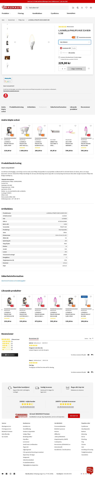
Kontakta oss (26, 426)
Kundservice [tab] (26, 423)
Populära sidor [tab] (85, 423)
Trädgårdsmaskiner (86, 452)
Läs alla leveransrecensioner (65, 407)
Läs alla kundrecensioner (27, 407)
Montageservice (6, 426)
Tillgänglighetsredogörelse (30, 465)
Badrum (83, 431)
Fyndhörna (55, 13)
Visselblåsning (27, 429)
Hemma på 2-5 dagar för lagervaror (47, 391)
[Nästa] (48, 42)
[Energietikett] (74, 37)
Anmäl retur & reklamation (30, 444)
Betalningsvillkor (27, 436)
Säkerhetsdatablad (28, 460)
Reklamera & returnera (77, 390)
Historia (56, 431)
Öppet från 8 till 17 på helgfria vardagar (21, 391)
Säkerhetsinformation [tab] (12, 276)
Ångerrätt (25, 447)
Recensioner (85, 107)
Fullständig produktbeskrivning (11, 91)
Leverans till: (67, 48)
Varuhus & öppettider (29, 431)
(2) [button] (12, 341)
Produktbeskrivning (17, 107)
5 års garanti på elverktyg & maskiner (33, 452)
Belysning (84, 434)
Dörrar (83, 436)
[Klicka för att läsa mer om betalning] (87, 474)
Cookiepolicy (58, 442)
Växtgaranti (26, 457)
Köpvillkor (26, 439)
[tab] (34, 339)
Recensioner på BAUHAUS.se (62, 444)
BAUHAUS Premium (7, 431)
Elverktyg (84, 439)
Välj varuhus (71, 52)
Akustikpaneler (85, 429)
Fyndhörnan (84, 426)
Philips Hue (21, 20)
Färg (82, 442)
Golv (82, 447)
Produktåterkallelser (29, 462)
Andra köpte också (3, 109)
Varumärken (71, 13)
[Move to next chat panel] (90, 470)
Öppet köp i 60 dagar (29, 455)
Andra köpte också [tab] (10, 119)
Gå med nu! (74, 416)
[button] (9, 354)
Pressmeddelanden (59, 426)
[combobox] (46, 7)
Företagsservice (6, 429)
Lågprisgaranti (27, 449)
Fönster (83, 444)
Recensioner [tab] (7, 333)
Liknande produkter (73, 108)
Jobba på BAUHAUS (59, 436)
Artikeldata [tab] (7, 208)
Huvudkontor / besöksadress (62, 449)
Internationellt (58, 447)
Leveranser (26, 442)
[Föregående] (15, 42)
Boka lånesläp (6, 434)
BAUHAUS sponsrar (59, 429)
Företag (21, 13)
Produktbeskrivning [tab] (11, 163)
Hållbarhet (57, 434)
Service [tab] (4, 423)
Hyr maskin (5, 436)
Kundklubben (37, 13)
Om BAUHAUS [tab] (58, 423)
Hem (3, 20)
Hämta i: (65, 53)
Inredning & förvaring (87, 449)
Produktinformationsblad (85, 37)
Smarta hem (11, 20)
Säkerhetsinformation (58, 107)
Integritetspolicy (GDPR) (61, 439)
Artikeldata (31, 107)
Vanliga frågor (27, 434)
